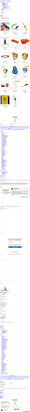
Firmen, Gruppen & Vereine (5, 6)
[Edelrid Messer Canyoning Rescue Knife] (15, 26)
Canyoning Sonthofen (19, 376)
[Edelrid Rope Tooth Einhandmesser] (25, 85)
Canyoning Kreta (7, 376)
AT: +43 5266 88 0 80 (8, 1)
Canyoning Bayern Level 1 (5, 135)
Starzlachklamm (4, 129)
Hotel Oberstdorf (4, 173)
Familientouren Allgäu (4, 348)
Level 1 (3, 156)
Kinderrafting (5, 378)
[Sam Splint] (5, 26)
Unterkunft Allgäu (4, 372)
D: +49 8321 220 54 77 (3, 1)
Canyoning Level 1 (4, 137)
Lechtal (2, 359)
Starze (2, 129)
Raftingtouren (3, 370)
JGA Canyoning (4, 353)
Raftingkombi (16, 128)
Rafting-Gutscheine (4, 166)
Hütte (2, 148)
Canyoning (3, 12)
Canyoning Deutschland (2, 322)
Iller (25, 127)
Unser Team (2, 397)
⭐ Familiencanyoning (2, 316)
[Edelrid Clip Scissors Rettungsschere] (5, 41)
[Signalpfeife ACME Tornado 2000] (25, 41)
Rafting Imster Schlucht (13, 378)
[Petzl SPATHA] (25, 26)
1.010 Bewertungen (7, 192)
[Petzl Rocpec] (15, 99)
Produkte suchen (9, 112)
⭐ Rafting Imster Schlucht (3, 317)
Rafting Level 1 (3, 162)
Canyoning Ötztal (11, 127)
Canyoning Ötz (8, 377)
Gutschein (24, 377)
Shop (1, 327)
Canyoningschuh (11, 376)
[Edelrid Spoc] (5, 70)
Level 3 (3, 361)
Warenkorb (20, 112)
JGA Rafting (3, 150)
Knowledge (3, 153)
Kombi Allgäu (3, 357)
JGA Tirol (3, 151)
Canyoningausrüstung (4, 346)
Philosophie (2, 396)
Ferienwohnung (3, 146)
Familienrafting (19, 377)
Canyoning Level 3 (4, 342)
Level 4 (3, 158)
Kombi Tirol (3, 154)
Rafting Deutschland (4, 364)
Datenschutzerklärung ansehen (22, 184)
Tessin (8, 129)
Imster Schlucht (27, 127)
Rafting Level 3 (3, 163)
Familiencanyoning (16, 377)
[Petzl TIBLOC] (15, 56)
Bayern (2, 133)
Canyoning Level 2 (4, 138)
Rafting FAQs (3, 161)
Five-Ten (22, 127)
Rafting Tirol (19, 128)
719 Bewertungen (7, 402)
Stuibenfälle (7, 129)
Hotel (2, 351)
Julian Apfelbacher (16, 188)
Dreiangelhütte (3, 174)
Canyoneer (8, 126)
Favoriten (15, 112)
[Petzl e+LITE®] (5, 56)
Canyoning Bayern (7, 322)
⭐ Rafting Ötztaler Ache (2, 318)
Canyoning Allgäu (4, 338)
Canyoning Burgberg (16, 126)
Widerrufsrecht (2, 392)
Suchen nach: (1, 124)
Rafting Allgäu (3, 363)
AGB (1, 393)
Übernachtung (21, 129)
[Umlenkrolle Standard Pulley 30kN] (15, 70)
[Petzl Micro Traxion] (25, 56)
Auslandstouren (3, 336)
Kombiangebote (3, 155)
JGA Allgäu (3, 149)
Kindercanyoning (2, 128)
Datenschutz (2, 391)
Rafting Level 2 (3, 366)
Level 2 (3, 157)
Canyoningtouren (4, 143)
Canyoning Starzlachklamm (23, 376)
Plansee (7, 128)
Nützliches (3, 2)
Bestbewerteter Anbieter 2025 (15, 117)
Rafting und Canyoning (23, 128)
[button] (27, 409)
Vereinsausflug (5, 7)
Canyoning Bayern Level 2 (5, 136)
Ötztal (18, 129)
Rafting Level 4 (3, 164)
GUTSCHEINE (15, 204)
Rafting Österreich (4, 368)
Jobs (1, 398)
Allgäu (1, 126)
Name (1, 177)
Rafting (9, 128)
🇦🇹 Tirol (3, 9)
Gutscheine (3, 147)
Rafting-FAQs (5, 4)
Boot (4, 126)
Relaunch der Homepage (4, 330)
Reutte (1, 129)
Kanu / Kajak (3, 152)
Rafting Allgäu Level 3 (4, 160)
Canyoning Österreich (4, 140)
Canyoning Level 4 (4, 139)
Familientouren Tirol (4, 145)
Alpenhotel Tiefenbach (4, 172)
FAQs (15, 199)
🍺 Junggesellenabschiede (6, 8)
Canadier (6, 126)
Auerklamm (3, 126)
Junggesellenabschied (4, 355)
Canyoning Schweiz (15, 376)
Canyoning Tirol (4, 127)
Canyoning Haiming (25, 126)
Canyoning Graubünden (20, 126)
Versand (6, 34)
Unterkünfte (2, 326)
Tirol (10, 129)
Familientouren (3, 347)
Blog (4, 5)
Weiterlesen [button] (2, 408)
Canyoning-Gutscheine (4, 142)
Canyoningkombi (4, 376)
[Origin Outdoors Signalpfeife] (15, 41)
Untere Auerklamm (12, 129)
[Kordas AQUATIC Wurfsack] (5, 85)
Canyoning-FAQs (6, 3)
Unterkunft (15, 129)
